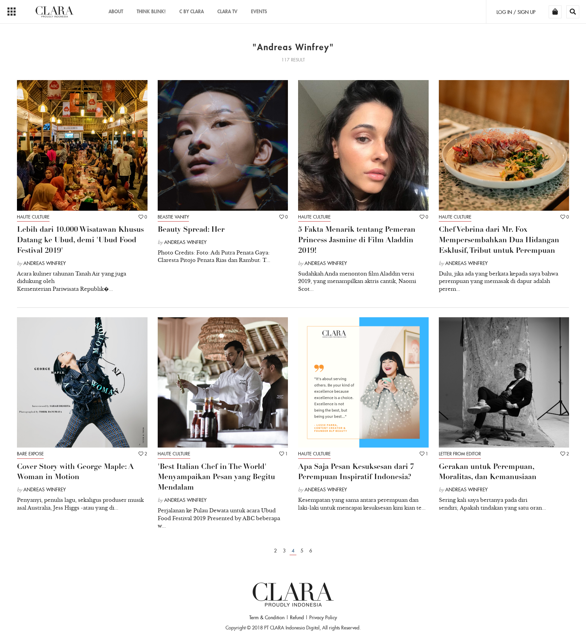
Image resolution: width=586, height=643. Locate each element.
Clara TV (227, 11)
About (116, 11)
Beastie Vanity (173, 217)
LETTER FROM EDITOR (460, 454)
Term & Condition (267, 617)
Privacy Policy (323, 617)
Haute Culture (33, 217)
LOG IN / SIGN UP (515, 12)
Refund (297, 617)
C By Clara (191, 11)
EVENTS (259, 11)
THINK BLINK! (151, 11)
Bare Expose (30, 454)
